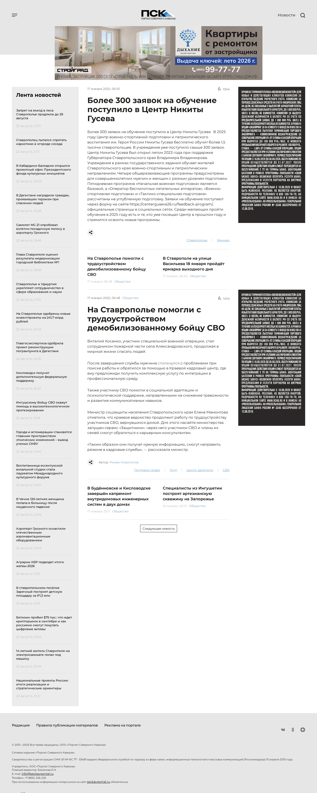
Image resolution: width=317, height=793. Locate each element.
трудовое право (147, 470)
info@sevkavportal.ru (37, 774)
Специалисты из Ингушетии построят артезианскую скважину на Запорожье (192, 493)
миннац (223, 240)
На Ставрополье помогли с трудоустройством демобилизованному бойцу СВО (116, 266)
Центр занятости (200, 470)
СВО (226, 470)
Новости (286, 15)
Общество (122, 281)
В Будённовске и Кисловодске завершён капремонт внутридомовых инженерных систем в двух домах (119, 496)
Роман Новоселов (124, 462)
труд (173, 470)
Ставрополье (197, 240)
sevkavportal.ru (98, 782)
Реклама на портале (122, 725)
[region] (45, 402)
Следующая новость (159, 529)
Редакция (21, 725)
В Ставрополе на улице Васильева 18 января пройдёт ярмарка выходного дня (193, 264)
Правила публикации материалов (67, 725)
